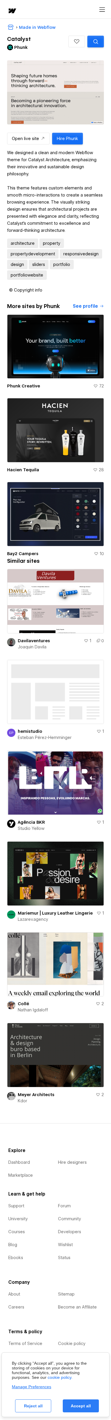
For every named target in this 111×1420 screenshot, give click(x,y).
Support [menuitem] (16, 1205)
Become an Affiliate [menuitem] (77, 1307)
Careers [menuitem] (16, 1307)
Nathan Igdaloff (33, 1010)
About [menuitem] (14, 1294)
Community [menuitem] (69, 1218)
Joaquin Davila (32, 647)
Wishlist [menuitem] (65, 1244)
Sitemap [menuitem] (66, 1294)
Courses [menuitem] (16, 1231)
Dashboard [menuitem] (19, 1162)
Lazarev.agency (33, 919)
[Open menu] (102, 10)
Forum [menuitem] (64, 1205)
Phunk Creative (23, 386)
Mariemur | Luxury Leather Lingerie (55, 913)
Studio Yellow (31, 828)
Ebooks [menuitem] (15, 1257)
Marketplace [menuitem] (20, 1175)
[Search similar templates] (95, 41)
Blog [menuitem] (12, 1244)
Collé (23, 1003)
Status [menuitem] (64, 1257)
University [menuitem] (18, 1218)
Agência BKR (31, 822)
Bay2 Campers (22, 553)
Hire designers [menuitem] (72, 1162)
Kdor (22, 1100)
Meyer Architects (36, 1094)
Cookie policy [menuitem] (72, 1343)
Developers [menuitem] (69, 1231)
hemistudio (30, 731)
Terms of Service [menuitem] (25, 1343)
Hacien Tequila (23, 469)
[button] (76, 41)
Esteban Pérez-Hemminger (45, 737)
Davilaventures (34, 640)
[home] (12, 11)
